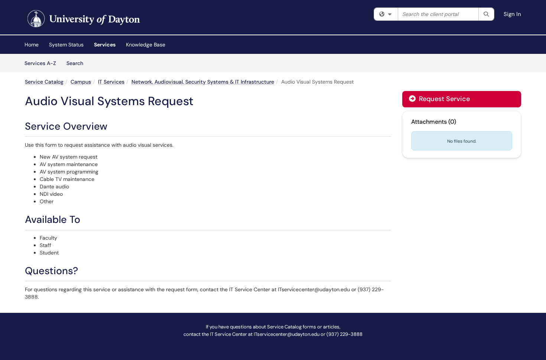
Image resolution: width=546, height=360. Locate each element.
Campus (81, 81)
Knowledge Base (145, 44)
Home (32, 44)
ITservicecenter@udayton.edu (286, 334)
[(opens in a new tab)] (82, 19)
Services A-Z (40, 63)
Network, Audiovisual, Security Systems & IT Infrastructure (202, 81)
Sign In (512, 14)
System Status (66, 44)
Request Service (443, 98)
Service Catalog (44, 81)
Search (77, 63)
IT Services (111, 81)
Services (105, 44)
